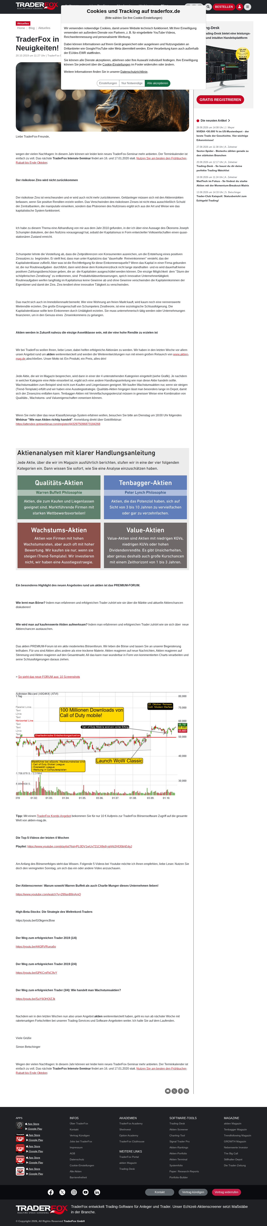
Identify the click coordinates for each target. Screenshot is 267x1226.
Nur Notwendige (132, 83)
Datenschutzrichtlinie (133, 71)
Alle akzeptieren (157, 83)
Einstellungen (108, 83)
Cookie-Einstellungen (116, 64)
